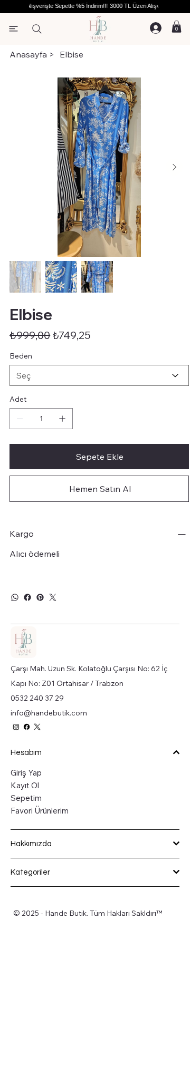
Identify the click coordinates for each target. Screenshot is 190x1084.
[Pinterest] (40, 597)
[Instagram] (16, 727)
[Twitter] (53, 597)
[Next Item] (174, 167)
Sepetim (26, 798)
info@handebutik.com (49, 713)
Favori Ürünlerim (40, 811)
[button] (177, 27)
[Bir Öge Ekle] (62, 418)
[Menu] (14, 28)
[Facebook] (27, 597)
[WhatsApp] (15, 597)
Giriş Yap (26, 773)
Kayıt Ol (25, 785)
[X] (37, 727)
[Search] (37, 29)
